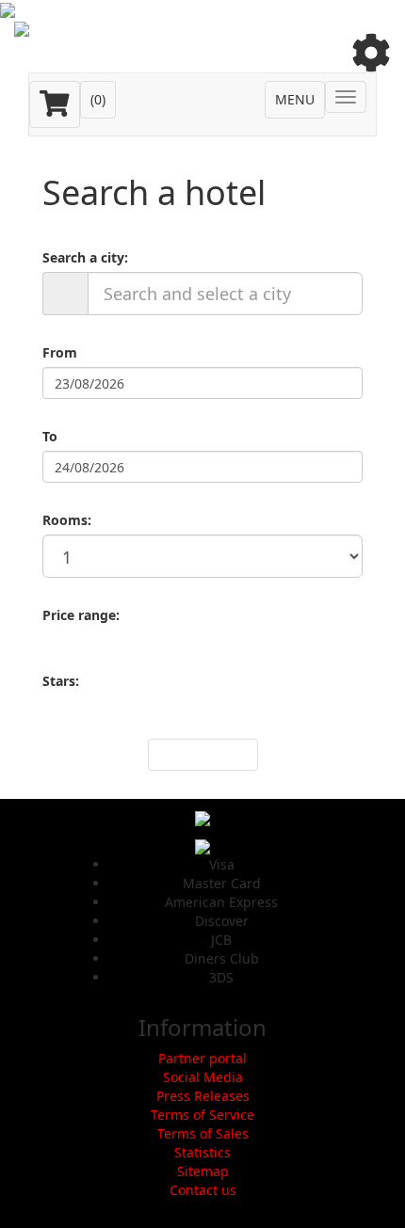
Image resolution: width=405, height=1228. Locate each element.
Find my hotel (203, 754)
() (97, 99)
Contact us (203, 1190)
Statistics (202, 1152)
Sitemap (203, 1171)
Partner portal (202, 1058)
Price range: (81, 615)
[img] (371, 52)
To (49, 436)
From (59, 352)
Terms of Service (202, 1115)
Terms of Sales (203, 1133)
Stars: (60, 681)
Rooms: (66, 520)
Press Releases (203, 1096)
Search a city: (85, 257)
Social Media (203, 1077)
